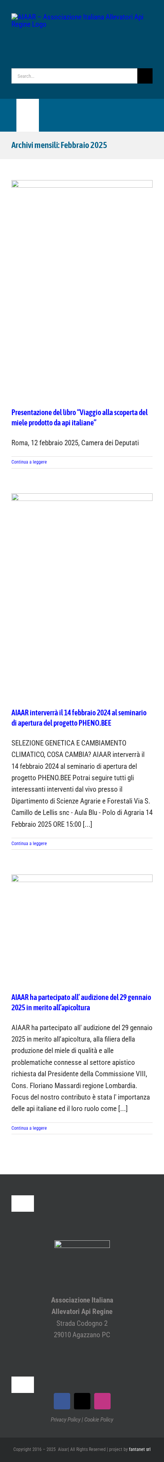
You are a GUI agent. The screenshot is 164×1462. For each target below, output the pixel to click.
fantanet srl (140, 1449)
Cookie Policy (98, 1419)
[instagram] (102, 1401)
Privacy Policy (65, 1419)
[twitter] (82, 1401)
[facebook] (62, 1401)
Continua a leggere (29, 462)
